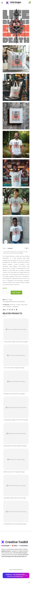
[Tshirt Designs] (15, 2)
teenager (10, 248)
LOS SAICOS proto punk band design (15, 524)
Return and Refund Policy (16, 569)
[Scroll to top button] (29, 582)
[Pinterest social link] (12, 309)
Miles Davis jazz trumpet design (14, 472)
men (4, 306)
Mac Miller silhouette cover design (15, 498)
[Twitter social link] (10, 309)
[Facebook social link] (8, 309)
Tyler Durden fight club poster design (16, 341)
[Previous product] (25, 248)
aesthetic (12, 304)
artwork (18, 304)
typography (15, 306)
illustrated (24, 304)
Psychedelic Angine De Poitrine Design (16, 420)
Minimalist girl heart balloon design (15, 446)
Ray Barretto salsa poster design (14, 394)
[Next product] (28, 248)
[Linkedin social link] (14, 309)
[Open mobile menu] (2, 3)
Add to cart (16, 292)
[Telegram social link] (16, 309)
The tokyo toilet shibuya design (14, 368)
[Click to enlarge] (6, 242)
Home (4, 248)
